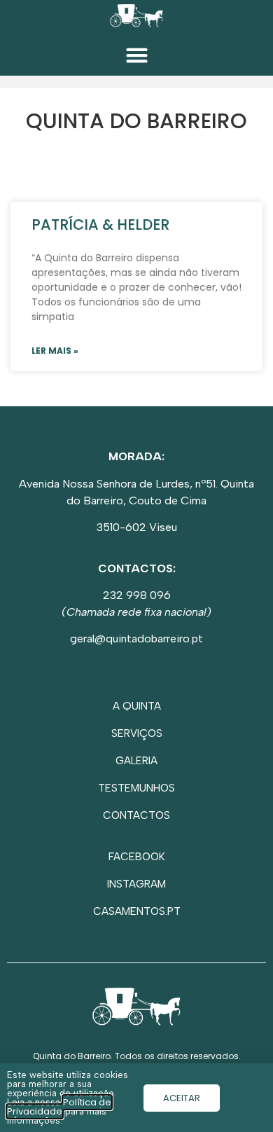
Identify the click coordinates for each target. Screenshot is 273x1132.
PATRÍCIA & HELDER (100, 224)
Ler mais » (54, 351)
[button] (136, 55)
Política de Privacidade (59, 1107)
